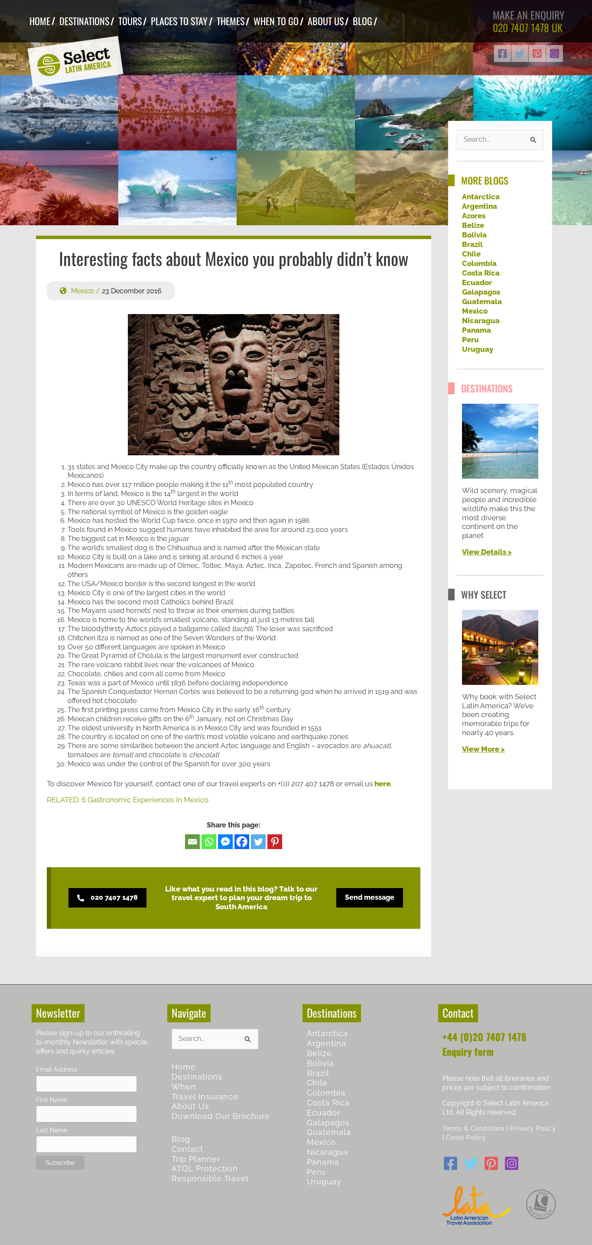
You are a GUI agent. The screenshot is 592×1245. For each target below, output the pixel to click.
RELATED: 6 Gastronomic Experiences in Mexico (127, 799)
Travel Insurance (205, 1096)
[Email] (192, 841)
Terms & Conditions (473, 1128)
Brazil (472, 244)
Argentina (479, 206)
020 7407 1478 (521, 27)
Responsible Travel (210, 1178)
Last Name (51, 1130)
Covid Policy (466, 1137)
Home (184, 1066)
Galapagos (481, 292)
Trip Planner (196, 1159)
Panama (476, 330)
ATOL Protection (205, 1168)
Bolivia (474, 234)
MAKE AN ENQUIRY (529, 15)
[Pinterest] (537, 53)
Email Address (56, 1069)
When (184, 1086)
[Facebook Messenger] (225, 841)
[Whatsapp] (209, 841)
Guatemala (482, 301)
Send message (369, 897)
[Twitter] (519, 53)
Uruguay (477, 349)
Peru (470, 339)
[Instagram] (554, 53)
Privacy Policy (533, 1128)
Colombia (479, 263)
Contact (187, 1149)
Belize (473, 225)
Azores (473, 215)
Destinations (197, 1076)
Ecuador (477, 282)
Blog (181, 1139)
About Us (190, 1106)
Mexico (82, 291)
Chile (471, 254)
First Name (51, 1099)
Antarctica (481, 196)
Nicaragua (481, 320)
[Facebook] (502, 53)
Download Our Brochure (221, 1116)
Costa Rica (481, 273)
